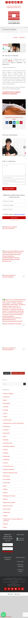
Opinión (5, 492)
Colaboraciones (7, 420)
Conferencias (6, 426)
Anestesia (5, 406)
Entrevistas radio (7, 443)
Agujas (5, 400)
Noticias (5, 489)
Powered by (5, 616)
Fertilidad (5, 453)
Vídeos (5, 527)
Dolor (4, 436)
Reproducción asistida (9, 502)
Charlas (5, 416)
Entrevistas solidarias (9, 446)
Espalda (5, 449)
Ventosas (5, 524)
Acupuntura (6, 397)
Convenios (6, 430)
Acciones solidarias (8, 393)
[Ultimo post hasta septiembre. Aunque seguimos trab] (14, 262)
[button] (3, 614)
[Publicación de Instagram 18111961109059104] (14, 237)
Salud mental (6, 509)
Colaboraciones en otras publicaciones (13, 423)
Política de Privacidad (20, 569)
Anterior (16, 37)
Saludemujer (6, 512)
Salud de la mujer (8, 506)
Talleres (5, 515)
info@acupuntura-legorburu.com (14, 7)
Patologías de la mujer (9, 496)
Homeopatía (6, 456)
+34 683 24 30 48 (16, 6)
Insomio (5, 463)
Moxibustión (6, 482)
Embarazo (6, 439)
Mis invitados (6, 479)
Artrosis (5, 413)
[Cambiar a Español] (17, 598)
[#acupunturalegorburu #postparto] (14, 334)
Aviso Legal (20, 565)
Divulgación (6, 433)
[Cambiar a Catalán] (10, 598)
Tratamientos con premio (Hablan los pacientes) (13, 519)
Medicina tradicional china (10, 472)
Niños (4, 486)
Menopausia (6, 476)
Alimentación (6, 403)
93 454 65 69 (9, 6)
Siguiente (21, 37)
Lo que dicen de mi (8, 466)
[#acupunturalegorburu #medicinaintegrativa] (14, 286)
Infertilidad (6, 459)
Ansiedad (5, 410)
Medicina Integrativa (8, 469)
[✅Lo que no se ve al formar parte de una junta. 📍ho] (14, 310)
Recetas (5, 499)
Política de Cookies (20, 574)
